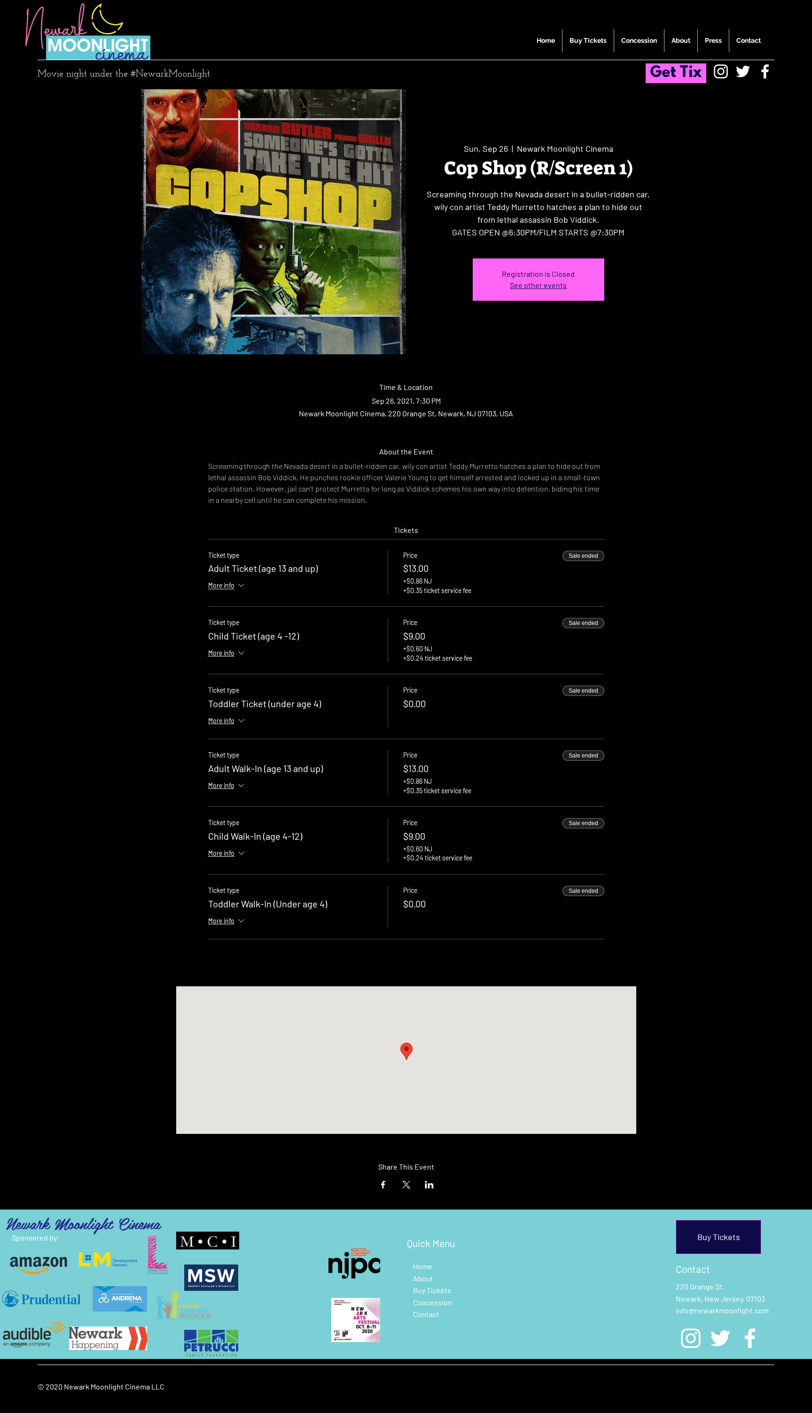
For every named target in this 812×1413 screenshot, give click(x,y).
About (423, 1278)
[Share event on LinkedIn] (429, 1184)
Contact (426, 1314)
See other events (538, 285)
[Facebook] (765, 71)
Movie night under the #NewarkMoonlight (124, 74)
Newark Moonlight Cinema (83, 1223)
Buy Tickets (432, 1290)
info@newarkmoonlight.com (722, 1310)
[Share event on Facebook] (383, 1184)
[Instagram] (720, 71)
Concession (432, 1302)
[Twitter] (743, 71)
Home (422, 1266)
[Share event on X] (406, 1184)
